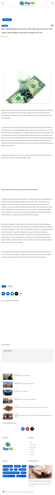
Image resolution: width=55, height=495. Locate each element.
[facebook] (23, 429)
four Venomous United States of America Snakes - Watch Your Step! (30, 407)
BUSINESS (5, 25)
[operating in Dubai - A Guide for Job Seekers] (8, 400)
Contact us (32, 452)
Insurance (5, 469)
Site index (32, 449)
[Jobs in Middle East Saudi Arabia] (8, 377)
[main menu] (2, 3)
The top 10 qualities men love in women (40, 481)
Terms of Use (33, 447)
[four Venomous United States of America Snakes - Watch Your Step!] (8, 408)
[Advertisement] (27, 13)
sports (22, 472)
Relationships (22, 469)
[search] (52, 3)
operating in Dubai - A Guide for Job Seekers (25, 399)
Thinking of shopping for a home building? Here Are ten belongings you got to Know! (33, 416)
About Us (32, 454)
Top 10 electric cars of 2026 (20, 391)
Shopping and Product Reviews (10, 472)
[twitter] (32, 429)
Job (11, 469)
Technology (6, 476)
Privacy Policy (33, 444)
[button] (8, 293)
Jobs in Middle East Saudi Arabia (22, 375)
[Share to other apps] (21, 293)
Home (31, 442)
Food (24, 466)
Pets (16, 469)
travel (18, 476)
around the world (7, 466)
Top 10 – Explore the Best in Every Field (23, 492)
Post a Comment (8, 350)
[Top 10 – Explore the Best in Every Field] (27, 3)
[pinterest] (27, 429)
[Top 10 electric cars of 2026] (8, 393)
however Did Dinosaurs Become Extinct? (24, 383)
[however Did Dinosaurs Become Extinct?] (8, 385)
